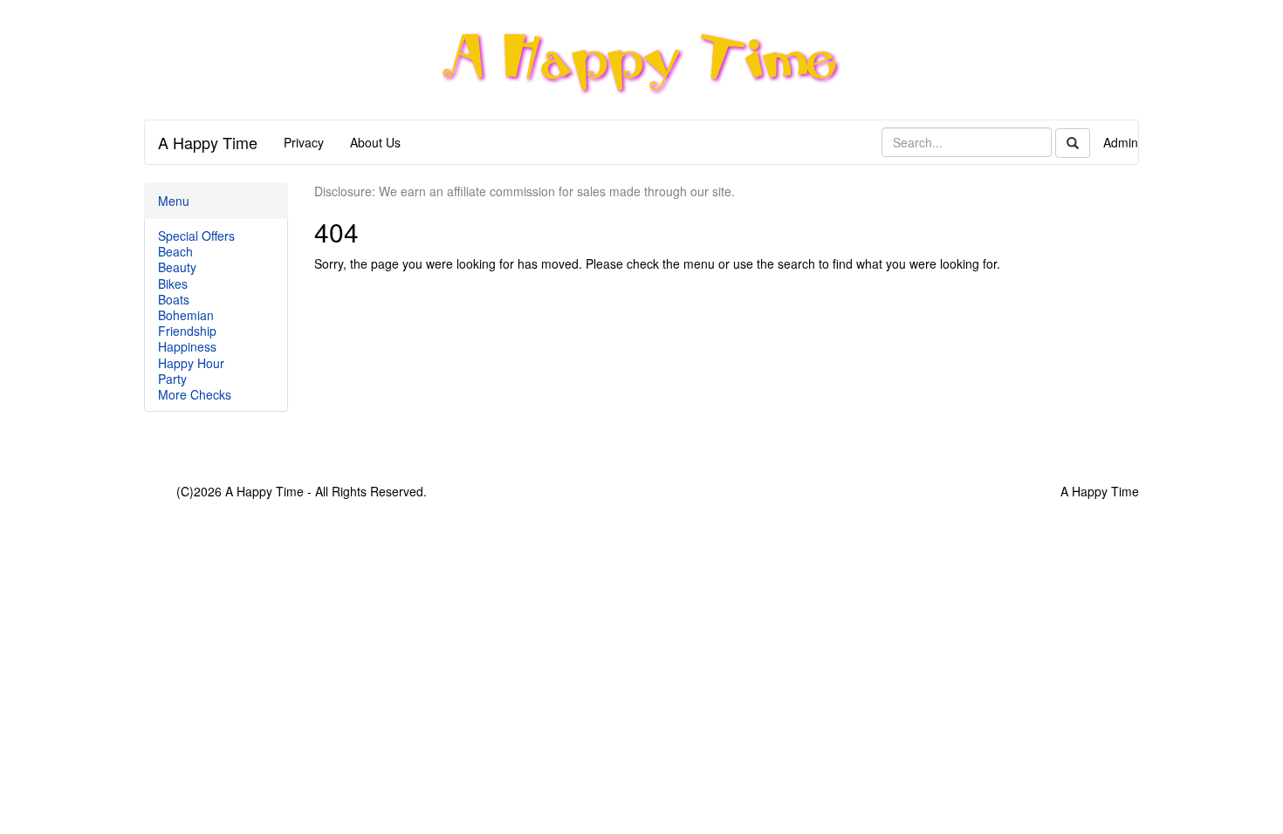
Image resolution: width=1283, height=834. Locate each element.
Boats (173, 299)
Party (172, 378)
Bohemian (186, 315)
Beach (175, 251)
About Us (375, 142)
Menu (173, 200)
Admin (1120, 142)
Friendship (187, 330)
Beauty (177, 267)
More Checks (194, 394)
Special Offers (196, 235)
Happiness (187, 346)
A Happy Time (207, 142)
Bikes (173, 283)
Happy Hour (191, 363)
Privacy (304, 142)
